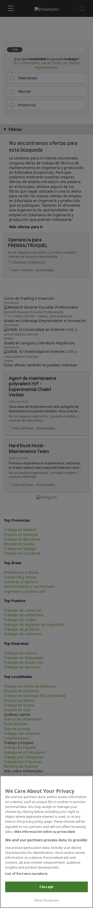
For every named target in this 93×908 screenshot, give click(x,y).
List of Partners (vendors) (26, 873)
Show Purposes (46, 900)
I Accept (46, 886)
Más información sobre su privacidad (44, 831)
